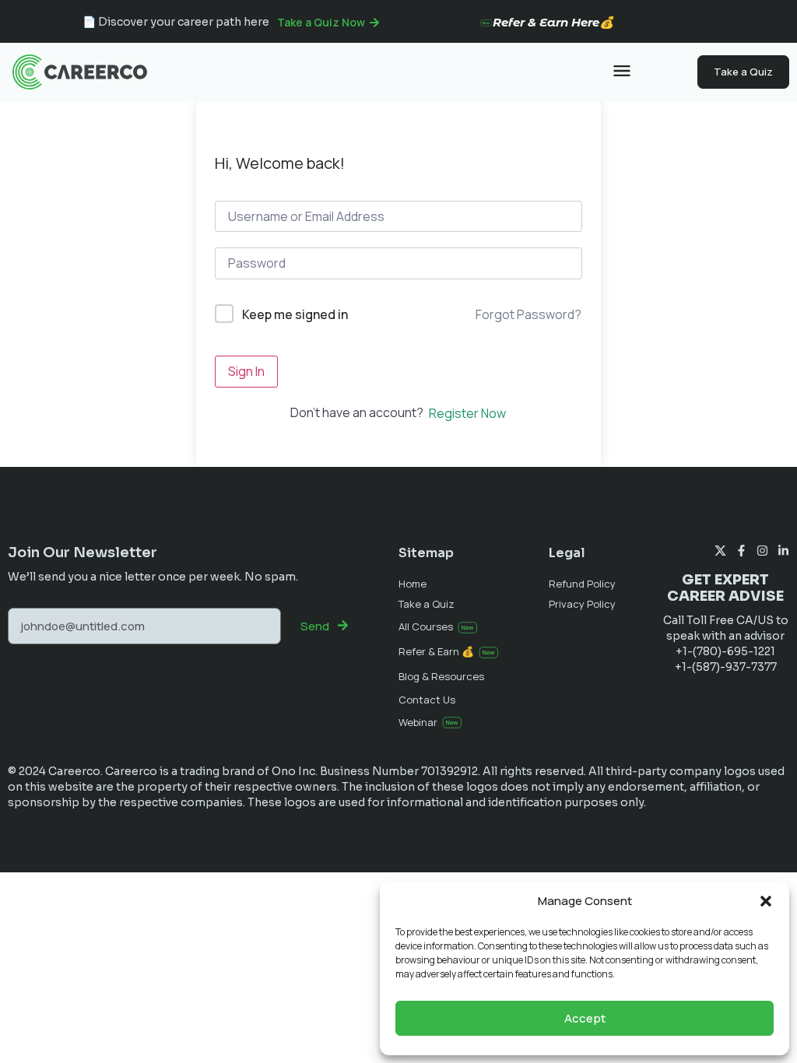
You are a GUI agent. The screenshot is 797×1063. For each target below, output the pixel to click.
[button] (766, 901)
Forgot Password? (528, 314)
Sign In (246, 371)
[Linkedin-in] (783, 550)
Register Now (467, 413)
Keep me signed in (295, 314)
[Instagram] (762, 550)
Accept (585, 1018)
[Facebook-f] (741, 550)
